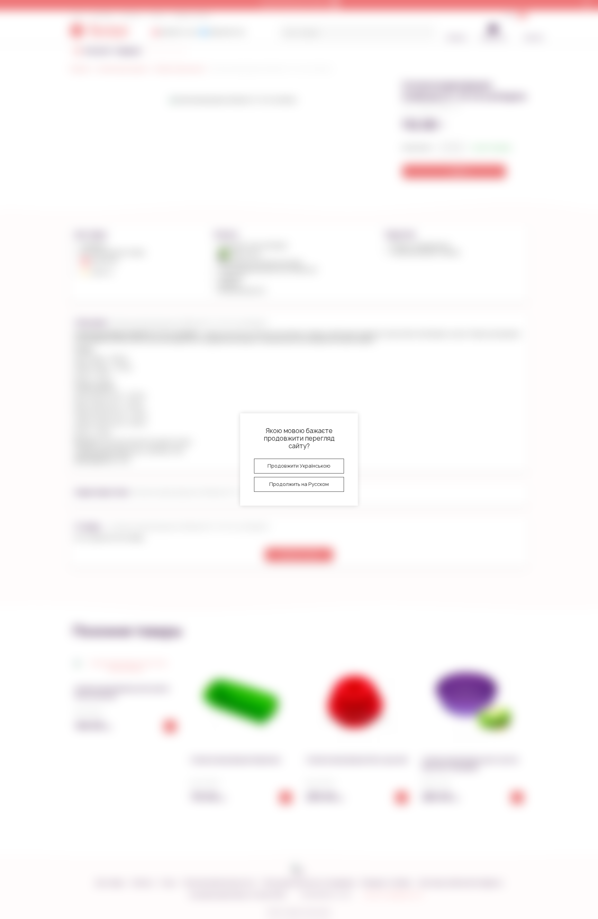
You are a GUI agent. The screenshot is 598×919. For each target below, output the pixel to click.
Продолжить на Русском (299, 484)
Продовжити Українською (299, 465)
